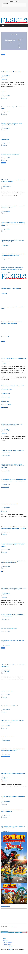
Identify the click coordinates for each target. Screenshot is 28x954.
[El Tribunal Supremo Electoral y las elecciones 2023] (14, 383)
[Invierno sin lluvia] (14, 135)
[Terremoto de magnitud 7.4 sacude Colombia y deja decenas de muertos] (14, 446)
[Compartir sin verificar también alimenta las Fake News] (14, 765)
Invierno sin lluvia (5, 139)
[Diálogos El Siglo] (14, 398)
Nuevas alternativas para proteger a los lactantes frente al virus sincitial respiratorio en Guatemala (13, 589)
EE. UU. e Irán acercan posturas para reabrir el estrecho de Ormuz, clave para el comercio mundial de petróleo (13, 480)
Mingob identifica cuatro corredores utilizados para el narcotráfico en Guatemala (12, 180)
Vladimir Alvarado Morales (6, 186)
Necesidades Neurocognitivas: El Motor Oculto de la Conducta (12, 641)
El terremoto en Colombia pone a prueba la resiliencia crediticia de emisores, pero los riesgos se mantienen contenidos (13, 545)
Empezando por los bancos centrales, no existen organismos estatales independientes (11, 124)
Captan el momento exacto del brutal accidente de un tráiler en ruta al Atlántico (12, 241)
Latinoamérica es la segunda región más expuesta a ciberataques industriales (12, 810)
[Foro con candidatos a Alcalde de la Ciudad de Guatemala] (14, 350)
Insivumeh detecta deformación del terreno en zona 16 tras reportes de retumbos (13, 207)
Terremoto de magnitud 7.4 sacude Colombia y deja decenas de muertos (12, 451)
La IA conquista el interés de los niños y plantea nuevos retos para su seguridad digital (13, 827)
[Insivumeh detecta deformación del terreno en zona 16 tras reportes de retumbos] (14, 201)
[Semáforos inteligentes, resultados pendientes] (14, 63)
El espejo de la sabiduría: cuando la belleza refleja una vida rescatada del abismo (13, 615)
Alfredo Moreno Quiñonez (6, 594)
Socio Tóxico (4, 92)
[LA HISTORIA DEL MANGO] (14, 732)
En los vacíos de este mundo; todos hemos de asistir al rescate (12, 107)
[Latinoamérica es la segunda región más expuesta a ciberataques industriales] (14, 806)
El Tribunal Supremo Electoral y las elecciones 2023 (12, 385)
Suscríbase (5, 940)
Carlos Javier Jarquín (5, 671)
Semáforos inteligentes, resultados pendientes (11, 71)
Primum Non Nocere (5, 393)
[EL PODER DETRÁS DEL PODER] (14, 623)
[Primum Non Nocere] (14, 391)
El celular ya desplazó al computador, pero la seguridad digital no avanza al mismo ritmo (13, 797)
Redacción (4, 363)
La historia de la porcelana (7, 691)
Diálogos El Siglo (5, 401)
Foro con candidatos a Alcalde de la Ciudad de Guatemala (13, 358)
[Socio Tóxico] (14, 89)
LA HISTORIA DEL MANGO (7, 736)
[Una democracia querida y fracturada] (14, 495)
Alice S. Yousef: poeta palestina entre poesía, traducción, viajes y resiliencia (13, 665)
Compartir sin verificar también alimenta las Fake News (13, 773)
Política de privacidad (7, 942)
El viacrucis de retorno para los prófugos (10, 154)
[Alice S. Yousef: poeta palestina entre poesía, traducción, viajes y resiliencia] (14, 656)
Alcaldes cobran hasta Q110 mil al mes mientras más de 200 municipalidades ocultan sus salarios (13, 254)
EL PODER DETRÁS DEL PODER (9, 628)
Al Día (4, 938)
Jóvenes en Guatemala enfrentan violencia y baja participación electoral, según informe (11, 425)
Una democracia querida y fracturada (9, 503)
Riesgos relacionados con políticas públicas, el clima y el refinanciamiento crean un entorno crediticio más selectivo (13, 527)
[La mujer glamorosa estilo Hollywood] (14, 701)
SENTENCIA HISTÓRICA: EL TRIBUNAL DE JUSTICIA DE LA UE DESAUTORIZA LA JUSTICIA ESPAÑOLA (13, 466)
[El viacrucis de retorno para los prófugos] (14, 149)
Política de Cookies (7, 944)
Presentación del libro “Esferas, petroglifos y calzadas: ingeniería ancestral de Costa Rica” (13, 749)
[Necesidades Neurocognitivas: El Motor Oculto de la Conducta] (14, 635)
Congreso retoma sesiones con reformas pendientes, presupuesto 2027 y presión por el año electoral (12, 268)
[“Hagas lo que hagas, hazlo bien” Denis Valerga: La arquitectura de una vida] (14, 716)
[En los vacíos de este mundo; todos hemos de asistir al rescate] (14, 102)
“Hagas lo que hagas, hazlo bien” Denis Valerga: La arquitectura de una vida (12, 721)
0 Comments (4, 79)
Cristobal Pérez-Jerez (5, 508)
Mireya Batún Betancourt (6, 76)
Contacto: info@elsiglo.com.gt (9, 946)
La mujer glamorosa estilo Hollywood (9, 705)
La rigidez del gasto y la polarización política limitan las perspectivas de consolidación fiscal (13, 561)
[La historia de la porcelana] (14, 686)
